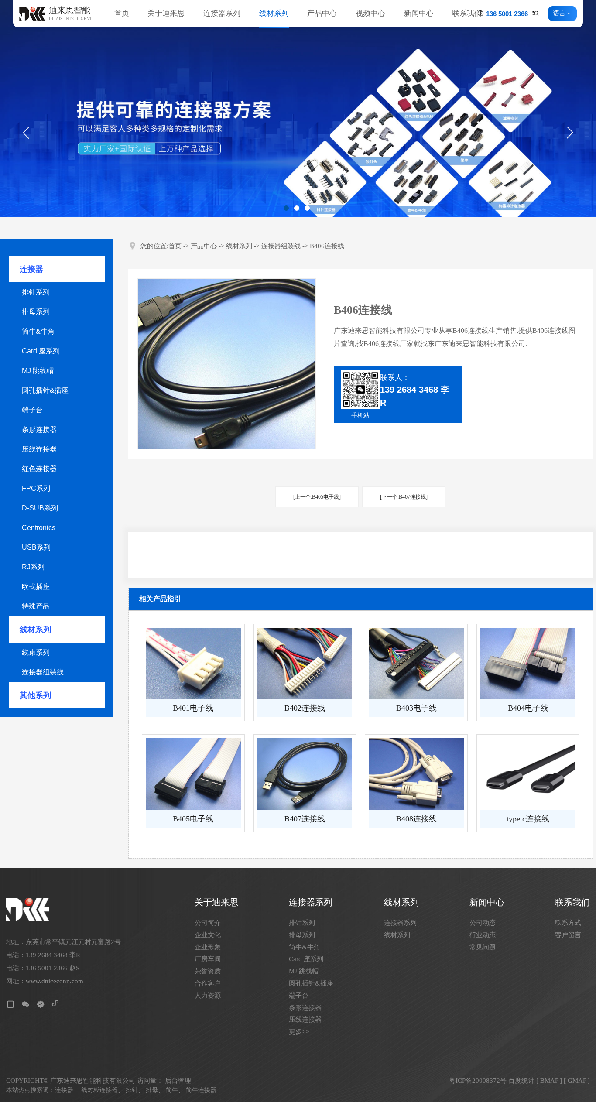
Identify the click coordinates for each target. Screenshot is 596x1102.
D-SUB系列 (40, 508)
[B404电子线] (527, 663)
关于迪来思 (166, 13)
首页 (121, 13)
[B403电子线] (416, 663)
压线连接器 (39, 449)
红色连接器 (39, 468)
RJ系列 (33, 567)
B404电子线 (528, 708)
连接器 (31, 269)
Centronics (38, 527)
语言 (559, 13)
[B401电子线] (193, 663)
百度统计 (521, 1080)
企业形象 (208, 947)
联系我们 (467, 13)
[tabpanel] (298, 108)
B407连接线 (304, 819)
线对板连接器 (99, 1090)
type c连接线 (528, 819)
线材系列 (274, 13)
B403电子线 (416, 708)
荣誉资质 (208, 971)
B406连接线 (327, 246)
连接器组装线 (43, 672)
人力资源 (208, 995)
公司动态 (482, 923)
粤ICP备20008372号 (478, 1080)
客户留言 (568, 935)
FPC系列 (36, 488)
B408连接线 (416, 819)
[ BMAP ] (549, 1080)
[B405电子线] (193, 773)
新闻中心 (419, 13)
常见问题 (482, 947)
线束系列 (36, 652)
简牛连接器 (201, 1090)
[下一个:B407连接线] (404, 497)
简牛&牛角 (38, 331)
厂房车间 (208, 959)
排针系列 (36, 292)
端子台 (32, 410)
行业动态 (482, 935)
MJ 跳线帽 (38, 370)
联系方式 (568, 923)
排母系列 (36, 311)
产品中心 (322, 13)
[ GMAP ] (577, 1080)
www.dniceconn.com (54, 981)
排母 (152, 1090)
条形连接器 (39, 429)
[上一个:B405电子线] (317, 497)
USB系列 (36, 547)
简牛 (172, 1090)
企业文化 (208, 935)
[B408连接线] (416, 773)
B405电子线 (193, 819)
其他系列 (35, 695)
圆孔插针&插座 (45, 390)
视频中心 (370, 13)
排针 (132, 1090)
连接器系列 (221, 13)
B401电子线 (193, 708)
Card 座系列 (41, 351)
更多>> (299, 1032)
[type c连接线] (527, 773)
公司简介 (208, 923)
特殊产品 (36, 606)
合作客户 (208, 983)
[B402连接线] (305, 663)
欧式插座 (36, 586)
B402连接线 (304, 708)
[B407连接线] (305, 773)
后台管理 (178, 1080)
